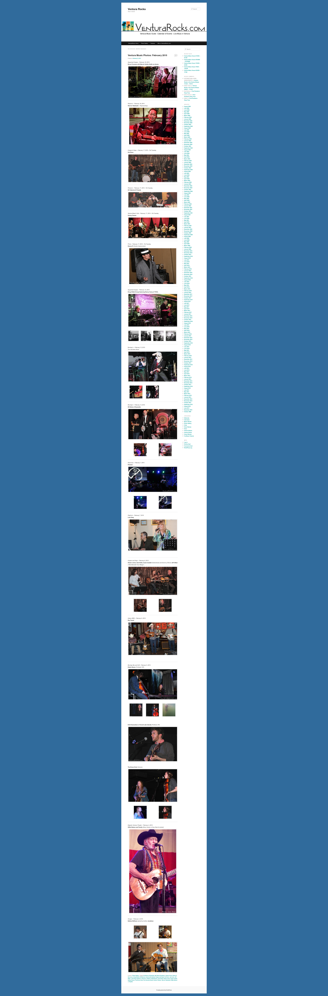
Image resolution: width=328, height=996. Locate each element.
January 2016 (187, 336)
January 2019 (187, 271)
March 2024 (187, 159)
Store (185, 429)
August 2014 (187, 366)
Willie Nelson (174, 980)
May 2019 (186, 263)
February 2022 (188, 204)
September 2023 (188, 169)
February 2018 (188, 290)
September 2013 (188, 386)
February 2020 (188, 247)
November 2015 (188, 339)
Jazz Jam (171, 977)
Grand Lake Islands (150, 977)
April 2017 (186, 308)
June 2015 (186, 348)
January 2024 (187, 162)
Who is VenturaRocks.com (164, 43)
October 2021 (187, 211)
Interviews (187, 420)
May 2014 (186, 372)
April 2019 (186, 265)
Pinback (149, 978)
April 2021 (186, 222)
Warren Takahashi (166, 980)
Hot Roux (166, 977)
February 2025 (188, 139)
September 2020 (188, 234)
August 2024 (187, 150)
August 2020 (187, 236)
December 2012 (188, 399)
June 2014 (186, 370)
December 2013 (188, 381)
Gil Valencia (142, 977)
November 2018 (188, 274)
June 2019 (186, 262)
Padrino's (138, 978)
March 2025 (187, 137)
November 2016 (188, 318)
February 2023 (188, 182)
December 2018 (188, 272)
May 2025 (186, 133)
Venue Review (188, 434)
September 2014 (188, 364)
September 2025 (188, 126)
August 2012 (187, 406)
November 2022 (188, 188)
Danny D (175, 975)
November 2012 (188, 401)
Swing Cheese (131, 980)
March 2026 (187, 115)
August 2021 (187, 215)
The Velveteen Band (148, 980)
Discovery (130, 977)
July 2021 (186, 216)
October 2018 (187, 276)
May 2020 (186, 242)
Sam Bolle (160, 978)
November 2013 (188, 383)
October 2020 (187, 233)
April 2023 (186, 178)
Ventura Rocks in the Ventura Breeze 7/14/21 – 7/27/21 (191, 82)
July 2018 (186, 281)
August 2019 (187, 258)
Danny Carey (169, 975)
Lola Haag (133, 978)
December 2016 (188, 316)
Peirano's (144, 978)
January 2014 (187, 379)
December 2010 (188, 410)
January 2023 (187, 184)
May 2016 (186, 328)
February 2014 (188, 377)
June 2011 (186, 408)
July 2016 (186, 325)
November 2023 (188, 166)
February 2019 (188, 269)
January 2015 (187, 357)
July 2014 (186, 368)
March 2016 (187, 332)
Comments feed (188, 446)
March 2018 (187, 289)
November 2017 (188, 296)
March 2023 (187, 180)
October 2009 (187, 411)
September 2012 (188, 404)
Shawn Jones (166, 978)
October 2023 (187, 168)
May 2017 (186, 307)
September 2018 (188, 278)
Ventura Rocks (137, 9)
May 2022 (186, 198)
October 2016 (187, 319)
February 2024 (188, 160)
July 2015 (186, 346)
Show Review (187, 427)
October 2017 (187, 298)
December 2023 (188, 164)
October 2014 (187, 363)
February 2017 (188, 312)
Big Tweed (157, 975)
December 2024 (188, 142)
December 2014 (188, 359)
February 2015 (188, 355)
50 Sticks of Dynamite (149, 975)
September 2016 (188, 321)
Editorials (186, 418)
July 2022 (186, 195)
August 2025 (187, 128)
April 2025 (186, 135)
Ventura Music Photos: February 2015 (147, 55)
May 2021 (186, 220)
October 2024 (187, 146)
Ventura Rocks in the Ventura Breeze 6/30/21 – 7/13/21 (191, 87)
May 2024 (186, 155)
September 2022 (188, 191)
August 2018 (187, 280)
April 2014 (186, 373)
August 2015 (187, 345)
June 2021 (186, 218)
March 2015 (187, 354)
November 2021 (188, 209)
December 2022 (188, 186)
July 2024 (186, 151)
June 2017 (186, 305)
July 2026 (186, 108)
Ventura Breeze (188, 430)
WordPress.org (188, 447)
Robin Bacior (154, 978)
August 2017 (187, 301)
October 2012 (187, 402)
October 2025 (187, 124)
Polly (185, 425)
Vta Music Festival (189, 436)
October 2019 (187, 254)
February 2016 (188, 334)
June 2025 (186, 132)
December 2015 (188, 337)
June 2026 (186, 110)
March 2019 (187, 267)
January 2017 (187, 314)
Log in (186, 442)
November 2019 (188, 252)
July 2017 (186, 303)
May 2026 (186, 112)
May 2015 (186, 350)
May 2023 (186, 177)
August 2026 (187, 106)
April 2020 (186, 243)
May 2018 (186, 285)
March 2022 (187, 202)
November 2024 (188, 144)
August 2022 (187, 193)
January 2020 (187, 249)
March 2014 (187, 375)
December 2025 (188, 121)
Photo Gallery (144, 43)
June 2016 (186, 327)
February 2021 (188, 225)
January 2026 (187, 119)
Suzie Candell (173, 978)
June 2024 (186, 153)
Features (153, 43)
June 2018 (186, 283)
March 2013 (187, 393)
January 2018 (187, 292)
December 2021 (188, 207)
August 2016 (187, 323)
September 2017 (188, 299)
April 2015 (186, 352)
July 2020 (186, 238)
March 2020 (187, 245)
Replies (130, 981)
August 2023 (187, 171)
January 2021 (187, 227)
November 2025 (188, 122)
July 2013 (186, 390)
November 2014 (188, 361)
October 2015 (187, 341)
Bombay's (162, 975)
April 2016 (186, 330)
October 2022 (187, 189)
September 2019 (188, 256)
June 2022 (186, 196)
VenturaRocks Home (133, 43)
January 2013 (187, 397)
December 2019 (188, 251)
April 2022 (186, 200)
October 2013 (187, 384)
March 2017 (187, 310)
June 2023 (186, 175)
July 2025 (186, 130)
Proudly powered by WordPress (164, 990)
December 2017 (188, 294)
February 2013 (188, 395)
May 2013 (186, 392)
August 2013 (187, 388)
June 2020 (186, 240)
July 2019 (186, 260)
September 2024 (188, 148)
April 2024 (186, 157)
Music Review (187, 421)
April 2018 (186, 287)
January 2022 (187, 206)
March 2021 (187, 224)
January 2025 (187, 140)
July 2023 (186, 173)
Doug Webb (136, 977)
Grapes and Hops (159, 977)
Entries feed (187, 444)
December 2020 (188, 229)
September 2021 (188, 213)
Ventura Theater (157, 980)
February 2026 (188, 117)
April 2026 (186, 113)
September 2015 (188, 343)
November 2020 (188, 231)
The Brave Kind (139, 980)
